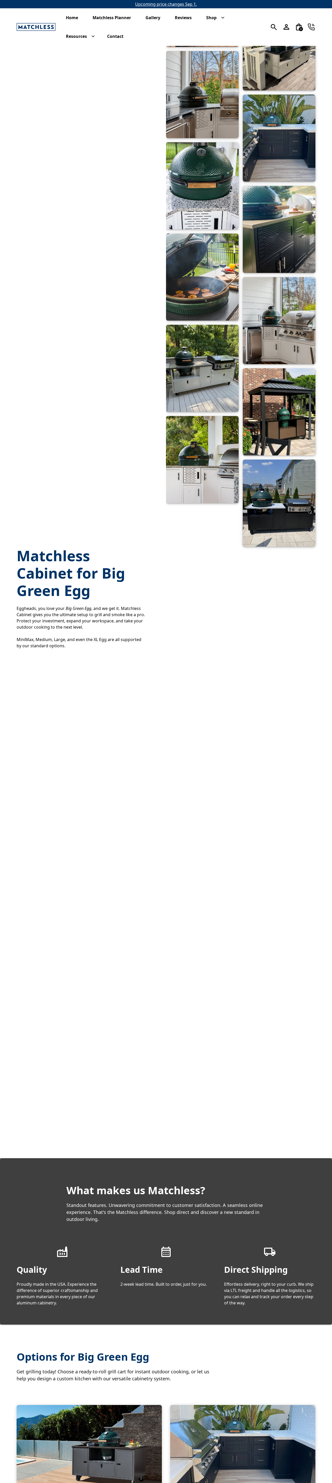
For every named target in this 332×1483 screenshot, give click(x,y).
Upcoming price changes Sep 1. (166, 4)
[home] (36, 27)
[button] (74, 17)
